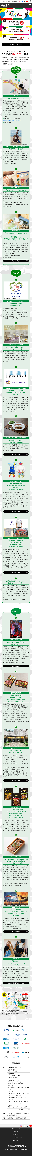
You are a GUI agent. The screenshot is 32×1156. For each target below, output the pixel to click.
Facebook (22, 1)
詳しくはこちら (16, 261)
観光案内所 (14, 1)
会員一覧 (16, 1131)
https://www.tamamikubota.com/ (12, 120)
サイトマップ (16, 1134)
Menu (30, 5)
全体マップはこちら (16, 44)
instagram (19, 1)
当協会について (7, 1)
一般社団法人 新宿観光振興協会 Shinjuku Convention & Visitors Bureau (5, 5)
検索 (31, 1)
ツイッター (24, 1)
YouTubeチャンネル (27, 1)
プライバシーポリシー (16, 1137)
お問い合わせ (16, 1140)
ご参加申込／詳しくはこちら (16, 983)
